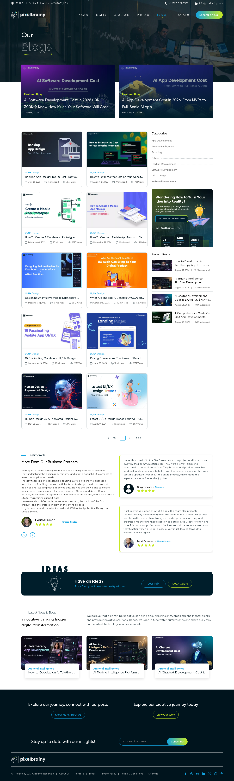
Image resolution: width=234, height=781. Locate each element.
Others (155, 158)
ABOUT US (84, 15)
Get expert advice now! (171, 219)
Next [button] (138, 438)
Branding (157, 152)
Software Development (164, 169)
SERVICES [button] (101, 15)
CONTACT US (183, 15)
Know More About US (68, 714)
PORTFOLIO (143, 15)
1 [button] (122, 438)
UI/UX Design (159, 175)
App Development (162, 140)
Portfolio (79, 774)
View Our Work (166, 714)
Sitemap (153, 774)
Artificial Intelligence (163, 146)
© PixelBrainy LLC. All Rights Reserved (32, 774)
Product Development (164, 163)
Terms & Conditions (132, 774)
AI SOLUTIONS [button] (121, 15)
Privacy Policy (108, 774)
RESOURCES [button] (162, 15)
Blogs (92, 774)
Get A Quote (180, 583)
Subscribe (177, 741)
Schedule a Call (209, 14)
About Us (64, 774)
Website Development (164, 181)
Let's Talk (153, 583)
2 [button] (129, 438)
